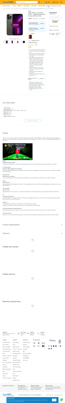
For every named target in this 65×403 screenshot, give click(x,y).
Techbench (5, 360)
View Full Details (32, 120)
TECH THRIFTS (26, 5)
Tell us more (25, 360)
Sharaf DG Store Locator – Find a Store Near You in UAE (17, 349)
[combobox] (27, 2)
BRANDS (19, 5)
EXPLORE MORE (41, 5)
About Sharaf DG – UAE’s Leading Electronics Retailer (6, 345)
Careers (4, 375)
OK (54, 400)
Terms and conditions (49, 395)
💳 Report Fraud (16, 380)
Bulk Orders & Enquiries (15, 377)
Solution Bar (5, 373)
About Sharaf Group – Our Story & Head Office (7, 351)
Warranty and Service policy (17, 372)
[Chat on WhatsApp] (61, 399)
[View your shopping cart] (61, 2)
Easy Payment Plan (16, 362)
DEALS (14, 5)
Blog (24, 351)
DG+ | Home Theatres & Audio (7, 363)
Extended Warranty (16, 360)
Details (41, 28)
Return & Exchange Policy (16, 368)
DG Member (5, 367)
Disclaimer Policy (16, 364)
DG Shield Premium (17, 353)
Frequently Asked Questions (26, 343)
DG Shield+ (15, 355)
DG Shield (15, 358)
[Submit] (17, 2)
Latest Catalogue (26, 347)
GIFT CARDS (34, 5)
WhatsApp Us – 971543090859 (26, 357)
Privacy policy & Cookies (58, 395)
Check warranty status (16, 343)
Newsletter (25, 349)
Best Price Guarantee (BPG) (7, 370)
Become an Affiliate (27, 353)
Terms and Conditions (7, 378)
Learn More (25, 389)
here (38, 400)
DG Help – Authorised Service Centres (7, 357)
